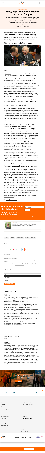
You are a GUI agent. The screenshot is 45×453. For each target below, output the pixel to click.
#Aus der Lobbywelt (24, 392)
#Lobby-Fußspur (16, 392)
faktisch (5, 85)
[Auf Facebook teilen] (5, 249)
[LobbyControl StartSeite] (5, 438)
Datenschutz (23, 437)
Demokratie (6, 237)
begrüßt (9, 124)
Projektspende (3, 423)
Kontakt (24, 420)
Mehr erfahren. (19, 381)
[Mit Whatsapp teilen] (11, 249)
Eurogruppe (8, 73)
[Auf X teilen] (8, 249)
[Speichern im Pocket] (14, 249)
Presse (29, 437)
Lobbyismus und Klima (27, 402)
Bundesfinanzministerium (11, 199)
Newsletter (25, 416)
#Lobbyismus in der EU (33, 392)
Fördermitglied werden (5, 416)
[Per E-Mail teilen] (17, 249)
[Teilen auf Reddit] (25, 249)
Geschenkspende (4, 420)
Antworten (5, 328)
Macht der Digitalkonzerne (27, 404)
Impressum (16, 437)
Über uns (2, 399)
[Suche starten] (42, 390)
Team (2, 402)
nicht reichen (7, 126)
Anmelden (27, 209)
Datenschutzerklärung (29, 216)
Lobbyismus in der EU (20, 237)
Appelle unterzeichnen (27, 418)
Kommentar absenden (9, 283)
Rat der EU (27, 237)
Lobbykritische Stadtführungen (6, 409)
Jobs (2, 406)
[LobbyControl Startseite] (21, 3)
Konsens (33, 99)
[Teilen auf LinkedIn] (23, 249)
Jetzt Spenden (3, 418)
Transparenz (33, 237)
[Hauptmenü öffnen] (4, 3)
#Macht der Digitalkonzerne (6, 392)
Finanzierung (3, 404)
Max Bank (19, 26)
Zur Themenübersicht (37, 232)
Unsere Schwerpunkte (27, 399)
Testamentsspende (4, 425)
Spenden (41, 2)
